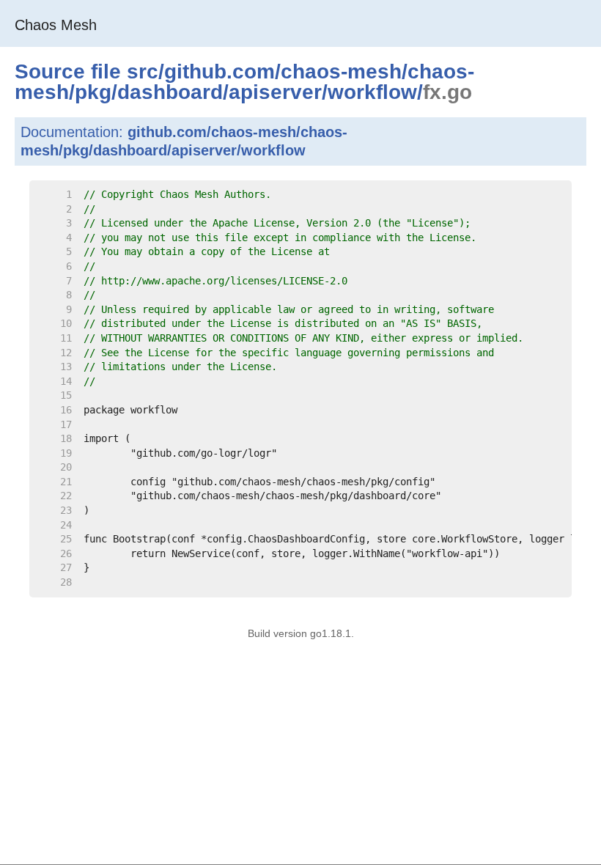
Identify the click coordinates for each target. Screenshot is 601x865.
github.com (219, 71)
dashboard (170, 92)
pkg (93, 92)
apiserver (275, 92)
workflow (372, 92)
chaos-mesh (341, 71)
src (142, 71)
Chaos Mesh (56, 25)
